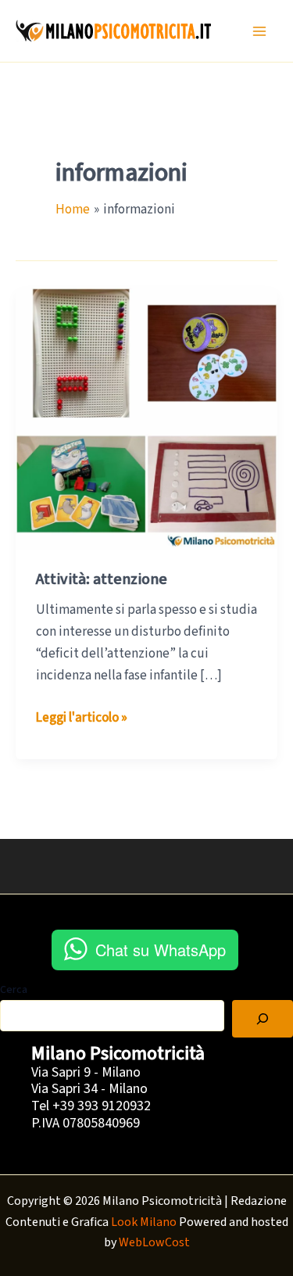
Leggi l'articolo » (81, 718)
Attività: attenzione (101, 579)
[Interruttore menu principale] (260, 31)
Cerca (13, 990)
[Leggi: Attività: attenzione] (146, 417)
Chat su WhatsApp (160, 949)
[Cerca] (262, 1019)
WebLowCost (154, 1242)
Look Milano (144, 1222)
